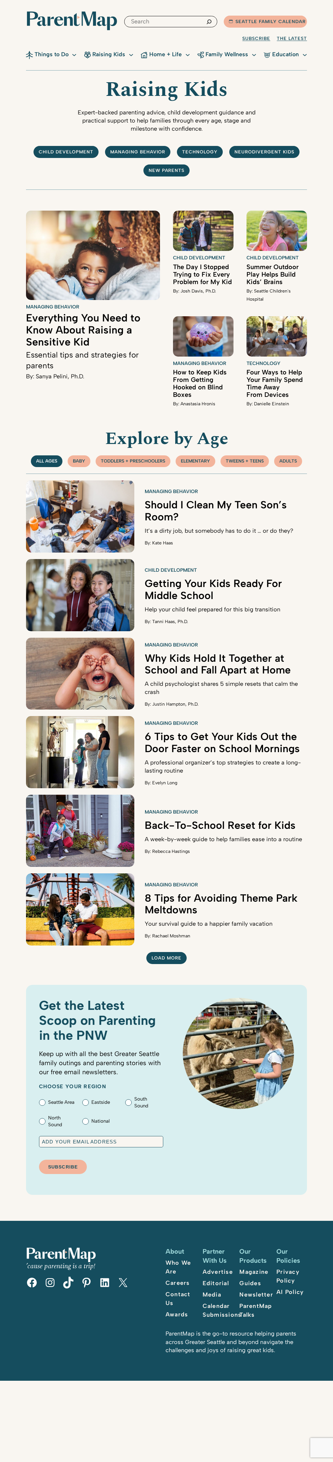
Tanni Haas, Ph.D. (170, 621)
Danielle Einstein (271, 404)
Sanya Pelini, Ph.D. (60, 376)
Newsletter (256, 1294)
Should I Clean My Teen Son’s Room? (216, 511)
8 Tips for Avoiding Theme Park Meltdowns (221, 904)
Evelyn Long (164, 783)
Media (212, 1294)
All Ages (46, 461)
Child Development (199, 258)
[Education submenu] (304, 54)
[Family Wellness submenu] (254, 54)
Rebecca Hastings (171, 851)
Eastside (100, 1102)
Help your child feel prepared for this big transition (212, 609)
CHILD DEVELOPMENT (66, 152)
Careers (178, 1282)
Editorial (216, 1283)
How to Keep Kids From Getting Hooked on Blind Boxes (200, 383)
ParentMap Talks (255, 1310)
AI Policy (290, 1292)
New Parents (167, 170)
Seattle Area (61, 1102)
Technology (200, 152)
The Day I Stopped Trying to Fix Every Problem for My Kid (202, 274)
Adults (288, 461)
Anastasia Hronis (197, 404)
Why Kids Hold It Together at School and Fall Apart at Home (218, 664)
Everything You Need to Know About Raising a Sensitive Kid (83, 330)
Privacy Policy (288, 1276)
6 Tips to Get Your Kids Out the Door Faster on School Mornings (222, 742)
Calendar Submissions (222, 1310)
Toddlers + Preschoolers (133, 461)
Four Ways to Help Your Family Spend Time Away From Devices (274, 383)
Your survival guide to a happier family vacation (209, 923)
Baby (79, 461)
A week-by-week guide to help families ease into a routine (223, 839)
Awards (177, 1314)
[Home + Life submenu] (187, 54)
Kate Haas (162, 543)
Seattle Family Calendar (270, 21)
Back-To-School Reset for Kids (220, 825)
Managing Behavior (138, 152)
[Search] (209, 22)
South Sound (141, 1102)
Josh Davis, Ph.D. (198, 291)
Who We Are (178, 1267)
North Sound (55, 1121)
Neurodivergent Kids (264, 152)
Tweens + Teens (245, 461)
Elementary (195, 461)
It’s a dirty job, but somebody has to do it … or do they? (219, 530)
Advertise (218, 1271)
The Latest (292, 38)
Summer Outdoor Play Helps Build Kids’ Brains (272, 274)
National (100, 1121)
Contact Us (178, 1299)
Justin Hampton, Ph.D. (175, 704)
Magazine (253, 1271)
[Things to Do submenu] (74, 54)
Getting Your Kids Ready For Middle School (213, 589)
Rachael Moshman (171, 936)
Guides (250, 1283)
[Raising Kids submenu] (131, 54)
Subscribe (256, 38)
